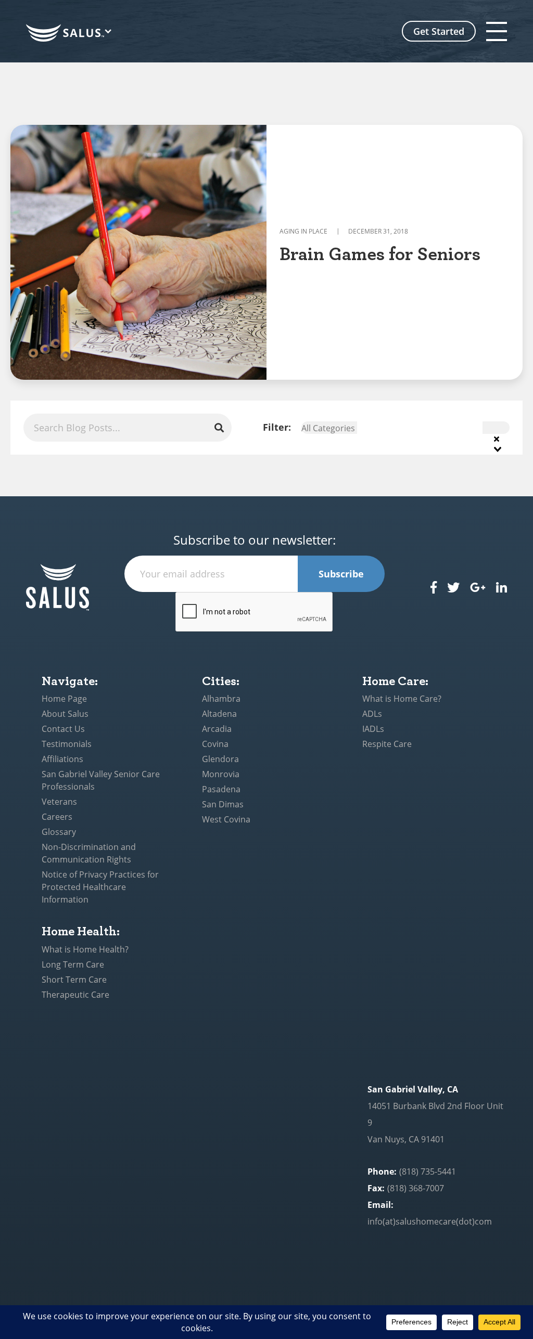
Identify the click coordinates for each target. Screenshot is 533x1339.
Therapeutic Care (75, 994)
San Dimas (223, 804)
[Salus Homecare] (70, 33)
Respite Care (387, 744)
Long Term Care (73, 964)
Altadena (219, 713)
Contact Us (63, 729)
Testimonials (67, 744)
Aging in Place (303, 231)
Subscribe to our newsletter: (254, 540)
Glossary (59, 832)
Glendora (220, 759)
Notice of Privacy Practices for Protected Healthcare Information (100, 887)
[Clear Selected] (496, 438)
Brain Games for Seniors (380, 252)
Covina (215, 744)
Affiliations (62, 759)
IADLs (373, 729)
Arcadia (217, 729)
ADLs (372, 713)
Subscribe (341, 574)
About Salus (65, 713)
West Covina (226, 819)
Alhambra (221, 698)
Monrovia (220, 774)
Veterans (59, 801)
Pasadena (221, 789)
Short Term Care (74, 979)
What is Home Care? (401, 698)
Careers (57, 816)
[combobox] (405, 427)
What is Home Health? (85, 949)
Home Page (64, 698)
